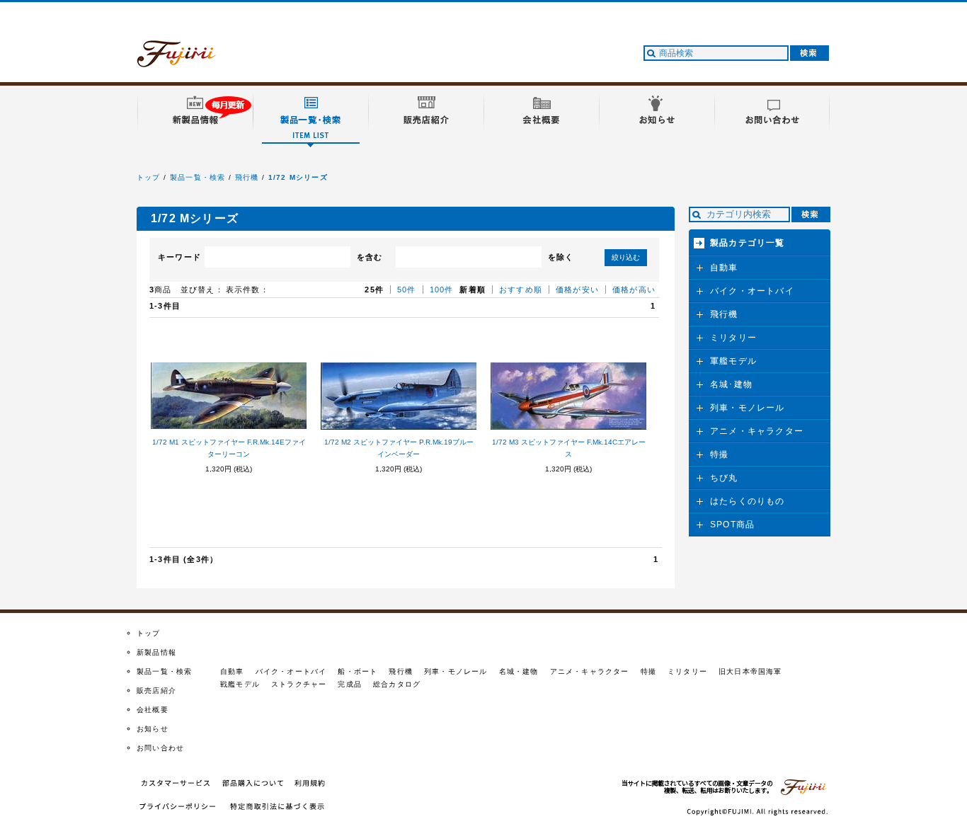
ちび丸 (724, 478)
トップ (149, 177)
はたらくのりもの (747, 501)
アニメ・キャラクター (756, 431)
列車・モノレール (747, 408)
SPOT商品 (732, 524)
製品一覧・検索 (197, 177)
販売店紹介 (156, 690)
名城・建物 (519, 671)
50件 (406, 289)
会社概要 (152, 710)
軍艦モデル (733, 361)
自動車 (724, 268)
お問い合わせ (160, 748)
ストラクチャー (298, 684)
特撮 (719, 454)
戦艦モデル (240, 684)
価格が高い (634, 289)
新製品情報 (156, 652)
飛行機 (247, 177)
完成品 (350, 684)
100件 (442, 289)
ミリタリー (733, 338)
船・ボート (357, 671)
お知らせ (152, 729)
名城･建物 (731, 384)
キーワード (179, 257)
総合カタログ (396, 684)
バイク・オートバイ (752, 291)
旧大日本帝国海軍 (750, 671)
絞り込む (626, 257)
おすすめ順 (520, 289)
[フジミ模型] (190, 59)
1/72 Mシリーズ (298, 177)
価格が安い (577, 289)
